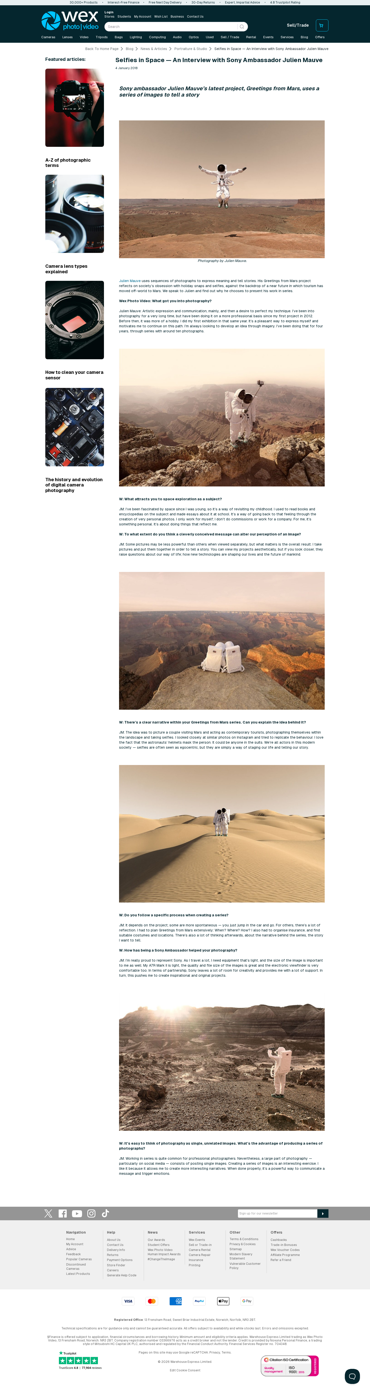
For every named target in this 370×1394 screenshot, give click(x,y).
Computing (157, 37)
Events (268, 37)
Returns (113, 1255)
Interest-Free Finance (123, 2)
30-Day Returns (203, 2)
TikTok (105, 1213)
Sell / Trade (230, 37)
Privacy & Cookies (243, 1244)
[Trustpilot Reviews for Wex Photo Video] (80, 1361)
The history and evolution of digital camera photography (74, 485)
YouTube (77, 1213)
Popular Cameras (79, 1259)
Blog (304, 37)
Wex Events (197, 1240)
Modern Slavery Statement (241, 1256)
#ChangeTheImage (161, 1259)
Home (70, 1239)
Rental (251, 37)
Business (177, 16)
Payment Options (120, 1260)
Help (111, 1232)
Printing (194, 1265)
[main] (185, 618)
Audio (177, 37)
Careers (113, 1270)
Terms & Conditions (244, 1239)
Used (210, 37)
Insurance (196, 1260)
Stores (109, 16)
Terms (226, 1352)
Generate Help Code (121, 1275)
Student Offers (159, 1245)
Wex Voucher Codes (285, 1250)
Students (124, 16)
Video (84, 37)
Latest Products (78, 1274)
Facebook (62, 1213)
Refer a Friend (281, 1260)
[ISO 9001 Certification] (290, 1367)
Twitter (48, 1213)
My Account (142, 16)
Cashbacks (279, 1240)
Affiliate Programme (285, 1255)
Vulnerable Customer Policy (245, 1266)
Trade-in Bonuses (284, 1245)
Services (287, 37)
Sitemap (236, 1249)
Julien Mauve (130, 281)
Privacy (214, 1352)
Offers (320, 37)
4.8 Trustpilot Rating (285, 2)
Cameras (48, 37)
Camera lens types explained (66, 268)
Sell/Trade (298, 25)
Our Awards (156, 1240)
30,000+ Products (84, 2)
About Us (114, 1240)
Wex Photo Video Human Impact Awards (164, 1252)
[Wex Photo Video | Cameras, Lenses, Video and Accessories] (70, 20)
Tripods (102, 37)
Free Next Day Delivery (165, 2)
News (153, 1232)
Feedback (73, 1254)
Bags (119, 37)
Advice (71, 1249)
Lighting (136, 37)
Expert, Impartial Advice (242, 2)
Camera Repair (200, 1255)
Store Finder (116, 1265)
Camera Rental (199, 1250)
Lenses (67, 37)
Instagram (91, 1213)
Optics (194, 37)
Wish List (161, 16)
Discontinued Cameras (76, 1267)
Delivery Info (116, 1250)
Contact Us (195, 16)
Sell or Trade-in (200, 1245)
